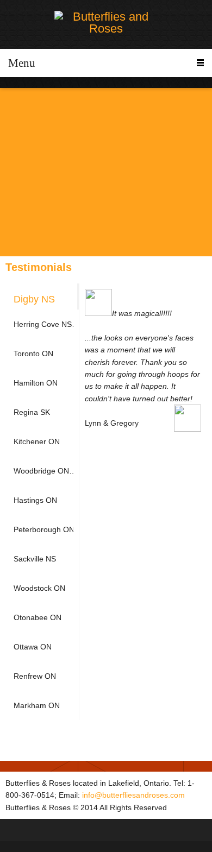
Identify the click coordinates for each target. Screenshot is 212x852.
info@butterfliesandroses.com (133, 795)
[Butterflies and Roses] (106, 23)
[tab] (42, 296)
